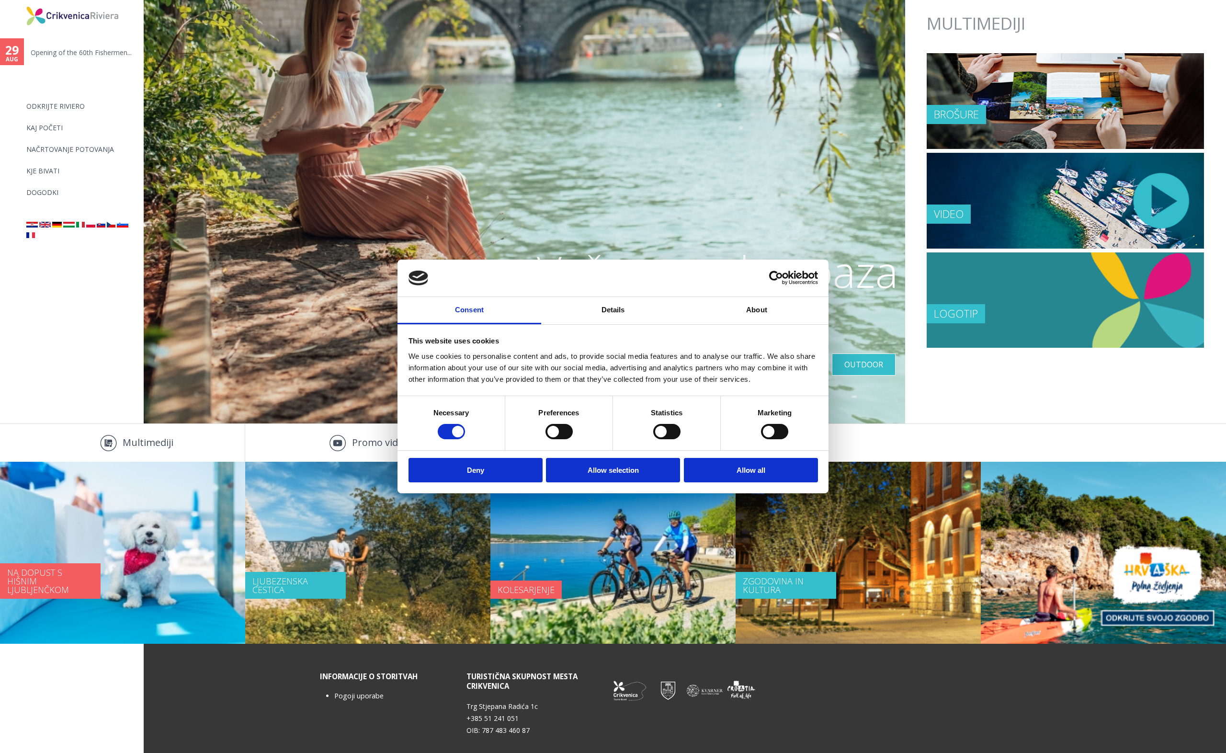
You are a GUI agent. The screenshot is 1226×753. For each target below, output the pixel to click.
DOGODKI (42, 192)
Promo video (380, 442)
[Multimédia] (69, 224)
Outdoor (863, 364)
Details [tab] (613, 310)
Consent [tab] (469, 310)
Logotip (956, 313)
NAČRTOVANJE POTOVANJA (70, 149)
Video (949, 213)
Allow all (751, 470)
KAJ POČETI (44, 127)
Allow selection (613, 470)
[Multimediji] (122, 224)
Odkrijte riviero (55, 106)
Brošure (956, 114)
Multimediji (148, 442)
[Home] (20, 4)
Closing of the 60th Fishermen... (79, 52)
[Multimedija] (32, 224)
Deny (475, 470)
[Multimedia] (45, 224)
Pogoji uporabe (359, 695)
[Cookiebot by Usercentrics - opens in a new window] (776, 278)
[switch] (559, 431)
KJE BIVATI (42, 170)
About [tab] (756, 310)
